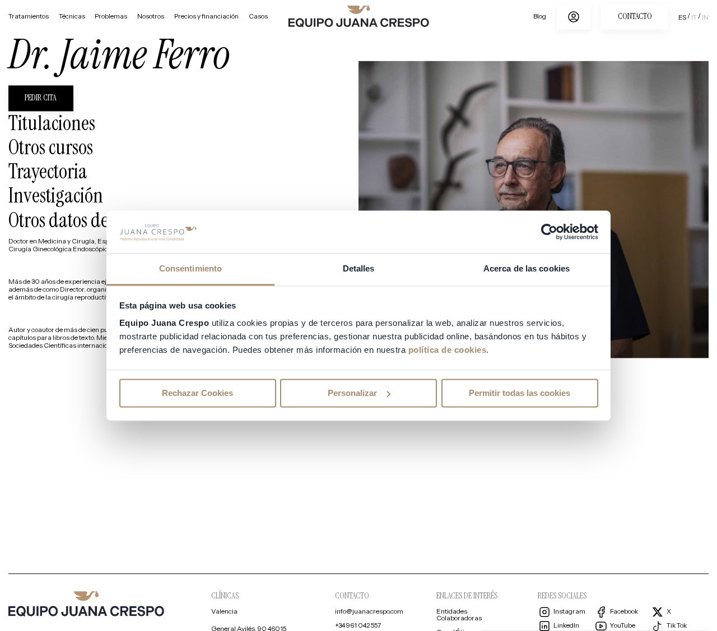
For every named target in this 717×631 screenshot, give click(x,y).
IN (705, 17)
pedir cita (41, 98)
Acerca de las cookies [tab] (526, 269)
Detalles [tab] (359, 269)
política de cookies (447, 350)
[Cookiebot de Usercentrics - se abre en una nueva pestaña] (549, 231)
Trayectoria (47, 171)
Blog (539, 16)
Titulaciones (51, 123)
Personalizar (352, 393)
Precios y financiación (206, 16)
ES (682, 17)
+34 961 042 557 (358, 626)
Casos (258, 16)
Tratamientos (28, 16)
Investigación (55, 195)
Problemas (111, 16)
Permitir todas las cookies (519, 393)
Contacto (635, 16)
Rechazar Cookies (197, 393)
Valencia (224, 612)
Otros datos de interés (84, 220)
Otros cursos (50, 147)
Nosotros (150, 16)
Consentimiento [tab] (190, 269)
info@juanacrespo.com (369, 612)
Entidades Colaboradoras (459, 616)
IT (694, 17)
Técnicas (72, 16)
